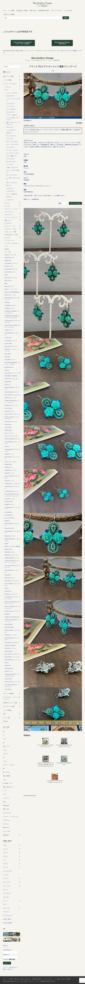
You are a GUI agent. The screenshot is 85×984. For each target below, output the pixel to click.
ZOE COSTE (8, 689)
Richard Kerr (8, 591)
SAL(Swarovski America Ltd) (12, 617)
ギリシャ (5, 889)
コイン (5, 794)
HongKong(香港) (7, 922)
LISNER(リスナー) (9, 504)
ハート (5, 790)
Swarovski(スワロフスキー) (12, 642)
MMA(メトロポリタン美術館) (12, 546)
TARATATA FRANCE (10, 645)
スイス (5, 904)
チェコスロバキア (7, 871)
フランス (5, 856)
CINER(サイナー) (9, 330)
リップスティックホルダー (12, 243)
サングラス (7, 237)
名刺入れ (7, 249)
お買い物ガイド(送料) (22, 10)
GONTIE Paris (8, 408)
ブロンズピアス (10, 112)
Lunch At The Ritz (9, 518)
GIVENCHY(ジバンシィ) (11, 405)
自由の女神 (6, 805)
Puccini (6, 588)
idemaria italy (8, 424)
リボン (5, 779)
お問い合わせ (33, 10)
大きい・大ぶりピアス (12, 141)
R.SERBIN (7, 614)
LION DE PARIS (9, 501)
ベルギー (5, 845)
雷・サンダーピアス (11, 175)
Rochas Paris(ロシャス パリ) (12, 611)
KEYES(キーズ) (8, 467)
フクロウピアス (10, 191)
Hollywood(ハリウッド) (11, 421)
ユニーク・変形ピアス (12, 194)
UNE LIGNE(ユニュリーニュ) (12, 657)
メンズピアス (9, 199)
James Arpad (8, 427)
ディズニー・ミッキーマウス (10, 816)
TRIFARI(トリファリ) (10, 648)
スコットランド (7, 886)
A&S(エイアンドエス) (10, 254)
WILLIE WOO (8, 679)
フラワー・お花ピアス (12, 115)
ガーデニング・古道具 (9, 706)
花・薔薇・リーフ (7, 783)
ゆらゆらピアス (10, 96)
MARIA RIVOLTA (9, 528)
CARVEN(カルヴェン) (10, 305)
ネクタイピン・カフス (10, 229)
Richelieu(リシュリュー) (11, 594)
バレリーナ (6, 824)
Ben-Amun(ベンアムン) (11, 277)
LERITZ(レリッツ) (9, 480)
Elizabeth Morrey (9, 367)
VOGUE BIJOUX (9, 668)
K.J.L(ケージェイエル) (10, 461)
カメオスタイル (7, 813)
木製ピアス (9, 133)
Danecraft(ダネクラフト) (11, 346)
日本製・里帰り (7, 919)
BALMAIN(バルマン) (10, 272)
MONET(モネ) (8, 549)
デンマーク (6, 878)
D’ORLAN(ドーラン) (10, 359)
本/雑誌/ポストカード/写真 (10, 702)
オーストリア (6, 882)
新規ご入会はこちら (8, 969)
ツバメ (5, 739)
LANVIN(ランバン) (9, 473)
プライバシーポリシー (57, 10)
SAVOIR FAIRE (8, 624)
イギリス (5, 852)
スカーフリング (9, 214)
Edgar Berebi (8, 381)
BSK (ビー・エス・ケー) (11, 289)
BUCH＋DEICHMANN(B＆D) (12, 292)
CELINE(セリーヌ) (9, 308)
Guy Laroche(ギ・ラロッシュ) (12, 414)
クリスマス (6, 798)
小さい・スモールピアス (12, 144)
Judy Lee (7, 446)
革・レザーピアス (11, 135)
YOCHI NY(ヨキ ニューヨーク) (12, 681)
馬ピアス (8, 185)
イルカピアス (9, 188)
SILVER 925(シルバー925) (11, 234)
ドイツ (5, 860)
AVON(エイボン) (9, 266)
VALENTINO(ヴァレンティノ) (12, 659)
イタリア (5, 867)
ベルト (6, 246)
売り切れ (5, 721)
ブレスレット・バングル (11, 209)
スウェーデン (6, 908)
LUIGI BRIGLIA (9, 515)
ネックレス (7, 206)
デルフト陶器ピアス (11, 156)
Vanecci (7, 662)
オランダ (5, 849)
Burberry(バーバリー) (10, 295)
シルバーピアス (10, 106)
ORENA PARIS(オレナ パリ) (12, 558)
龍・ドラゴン (6, 772)
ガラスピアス (9, 127)
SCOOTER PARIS (9, 627)
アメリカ (5, 863)
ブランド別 (7, 252)
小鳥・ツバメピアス (11, 182)
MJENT (6, 543)
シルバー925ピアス (11, 109)
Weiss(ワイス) (8, 671)
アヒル (5, 750)
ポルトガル (6, 897)
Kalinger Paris (8, 464)
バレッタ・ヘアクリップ (11, 217)
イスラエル (6, 911)
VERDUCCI (8, 665)
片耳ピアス (9, 197)
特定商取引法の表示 (44, 10)
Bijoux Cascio (8, 280)
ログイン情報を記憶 (9, 959)
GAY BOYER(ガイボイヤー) (12, 392)
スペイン (5, 900)
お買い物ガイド (48, 195)
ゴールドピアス (10, 103)
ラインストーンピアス (12, 150)
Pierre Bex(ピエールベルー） (12, 580)
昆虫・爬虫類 (6, 776)
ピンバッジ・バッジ (10, 226)
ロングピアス (9, 138)
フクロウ (5, 753)
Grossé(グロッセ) (9, 411)
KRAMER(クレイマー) (10, 470)
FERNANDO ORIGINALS (11, 376)
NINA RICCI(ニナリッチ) (11, 555)
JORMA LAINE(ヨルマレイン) (12, 438)
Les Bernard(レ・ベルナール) (12, 483)
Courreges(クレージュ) (11, 340)
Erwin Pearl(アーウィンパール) (12, 373)
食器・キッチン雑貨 (8, 76)
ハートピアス (9, 164)
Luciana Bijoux (8, 512)
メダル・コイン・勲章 (10, 231)
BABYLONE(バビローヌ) (11, 269)
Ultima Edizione (9, 651)
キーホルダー (8, 223)
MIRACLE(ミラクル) (10, 536)
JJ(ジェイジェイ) (9, 433)
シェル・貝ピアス (11, 130)
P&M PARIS (8, 575)
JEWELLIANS (8, 430)
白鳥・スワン (6, 746)
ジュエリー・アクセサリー (10, 83)
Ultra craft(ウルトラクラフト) (12, 654)
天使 (4, 801)
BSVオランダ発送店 (9, 14)
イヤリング (7, 87)
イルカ (5, 761)
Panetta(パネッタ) (9, 578)
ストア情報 (11, 10)
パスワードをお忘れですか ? (10, 967)
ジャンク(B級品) (7, 710)
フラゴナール (6, 820)
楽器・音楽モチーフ (8, 787)
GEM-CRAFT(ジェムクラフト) (12, 395)
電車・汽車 (6, 809)
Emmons (7, 370)
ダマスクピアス (10, 158)
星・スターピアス (11, 161)
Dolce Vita (7, 356)
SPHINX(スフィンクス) (11, 635)
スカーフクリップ (9, 211)
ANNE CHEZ (8, 260)
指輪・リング (8, 220)
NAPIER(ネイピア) (9, 552)
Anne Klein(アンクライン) (11, 263)
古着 (4, 714)
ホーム (5, 10)
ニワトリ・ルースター (9, 764)
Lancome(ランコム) (10, 498)
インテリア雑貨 (7, 80)
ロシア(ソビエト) (7, 915)
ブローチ (7, 203)
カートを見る (68, 10)
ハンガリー (6, 874)
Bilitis (6, 283)
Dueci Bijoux (8, 354)
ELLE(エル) (7, 384)
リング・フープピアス (12, 93)
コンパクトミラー (9, 240)
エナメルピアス (10, 147)
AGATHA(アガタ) (9, 257)
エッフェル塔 (6, 831)
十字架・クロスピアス (12, 167)
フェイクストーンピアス (12, 153)
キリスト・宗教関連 (8, 693)
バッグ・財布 (6, 717)
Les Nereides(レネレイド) (11, 491)
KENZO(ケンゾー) (9, 454)
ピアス (6, 89)
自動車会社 (6, 835)
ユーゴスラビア (7, 893)
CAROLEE (7, 302)
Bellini (6, 275)
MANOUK (7, 520)
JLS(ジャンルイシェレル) (11, 436)
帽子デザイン (6, 827)
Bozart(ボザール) (9, 286)
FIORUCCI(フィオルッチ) (11, 378)
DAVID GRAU (8, 343)
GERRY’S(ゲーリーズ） (11, 397)
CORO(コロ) (8, 337)
